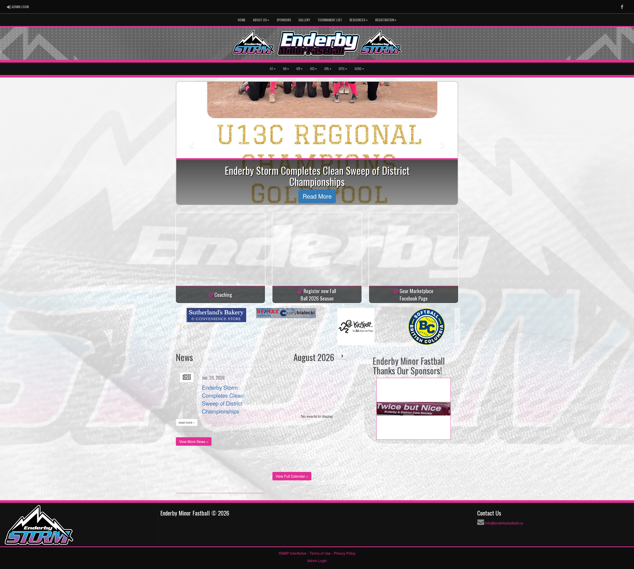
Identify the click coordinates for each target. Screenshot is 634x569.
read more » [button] (187, 422)
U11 (298, 68)
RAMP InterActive (292, 553)
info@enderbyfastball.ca (504, 522)
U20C (358, 68)
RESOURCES (357, 19)
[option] (216, 313)
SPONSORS (284, 19)
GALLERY (304, 19)
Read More (317, 196)
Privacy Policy (344, 553)
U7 (271, 68)
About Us (260, 19)
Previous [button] (184, 326)
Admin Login (317, 560)
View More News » (193, 441)
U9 (285, 68)
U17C (342, 68)
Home (241, 19)
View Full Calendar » (292, 476)
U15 (326, 68)
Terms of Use (320, 553)
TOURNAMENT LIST (329, 19)
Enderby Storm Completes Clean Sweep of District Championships (222, 399)
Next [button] (457, 326)
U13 (312, 68)
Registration (384, 19)
